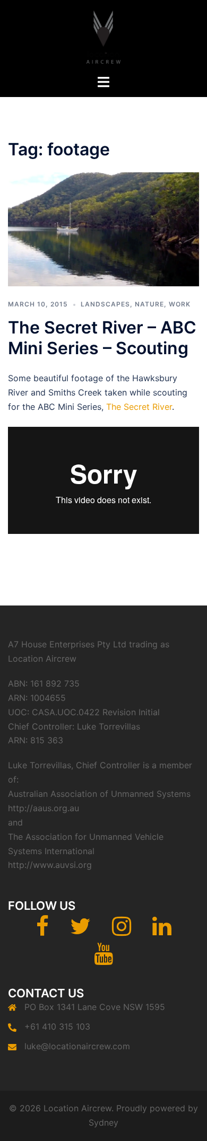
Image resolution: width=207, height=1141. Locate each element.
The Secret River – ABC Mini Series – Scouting (102, 337)
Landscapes (105, 304)
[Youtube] (103, 958)
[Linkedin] (161, 931)
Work (180, 304)
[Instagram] (121, 931)
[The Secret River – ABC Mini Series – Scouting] (103, 228)
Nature (149, 304)
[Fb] (42, 931)
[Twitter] (80, 931)
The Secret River (139, 406)
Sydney (103, 1122)
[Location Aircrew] (103, 36)
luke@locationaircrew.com (77, 1046)
